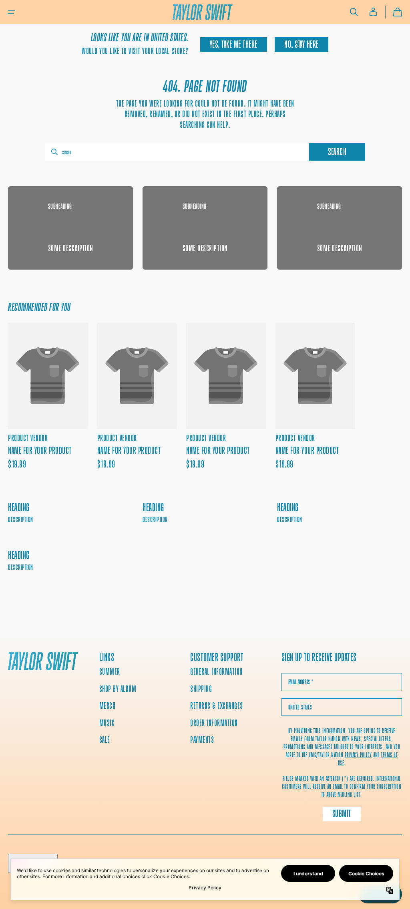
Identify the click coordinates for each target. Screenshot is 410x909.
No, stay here (301, 44)
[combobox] (176, 152)
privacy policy (358, 755)
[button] (11, 12)
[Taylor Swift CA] (43, 662)
